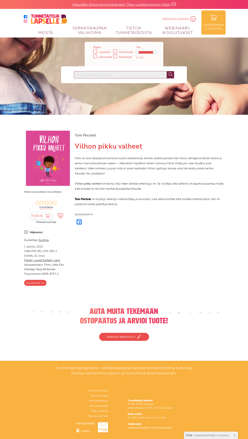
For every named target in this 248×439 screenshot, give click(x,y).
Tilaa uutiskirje (99, 411)
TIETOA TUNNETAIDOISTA (134, 30)
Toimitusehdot (99, 395)
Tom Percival (85, 135)
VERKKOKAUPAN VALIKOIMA (90, 30)
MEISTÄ (45, 32)
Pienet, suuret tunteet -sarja (42, 260)
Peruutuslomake (98, 416)
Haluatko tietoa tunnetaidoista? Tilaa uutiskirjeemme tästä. (121, 4)
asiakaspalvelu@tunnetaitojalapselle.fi (150, 427)
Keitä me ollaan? (98, 390)
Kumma (44, 240)
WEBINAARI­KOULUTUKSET (177, 30)
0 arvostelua (46, 207)
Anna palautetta (98, 406)
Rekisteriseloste (98, 401)
